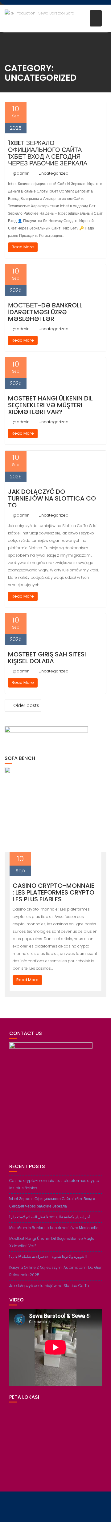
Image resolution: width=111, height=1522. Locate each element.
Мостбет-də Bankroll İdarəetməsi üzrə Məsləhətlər (45, 312)
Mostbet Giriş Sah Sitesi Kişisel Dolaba (47, 657)
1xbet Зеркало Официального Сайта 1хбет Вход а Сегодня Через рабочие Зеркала (47, 153)
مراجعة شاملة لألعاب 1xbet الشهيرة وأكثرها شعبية (48, 1256)
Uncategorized (53, 173)
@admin (21, 173)
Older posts (26, 705)
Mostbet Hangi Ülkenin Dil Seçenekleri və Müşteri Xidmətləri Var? (50, 405)
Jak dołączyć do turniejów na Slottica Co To (52, 498)
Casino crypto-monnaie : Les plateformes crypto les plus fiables (53, 892)
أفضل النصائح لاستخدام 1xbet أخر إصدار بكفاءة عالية (49, 1217)
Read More (23, 247)
